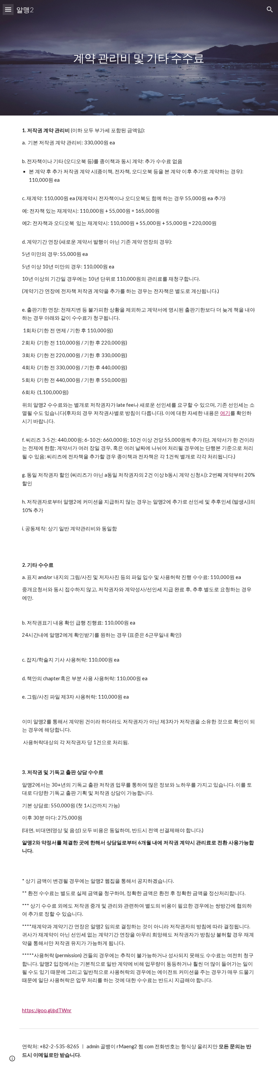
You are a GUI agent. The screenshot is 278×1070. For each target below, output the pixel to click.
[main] (139, 58)
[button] (8, 9)
